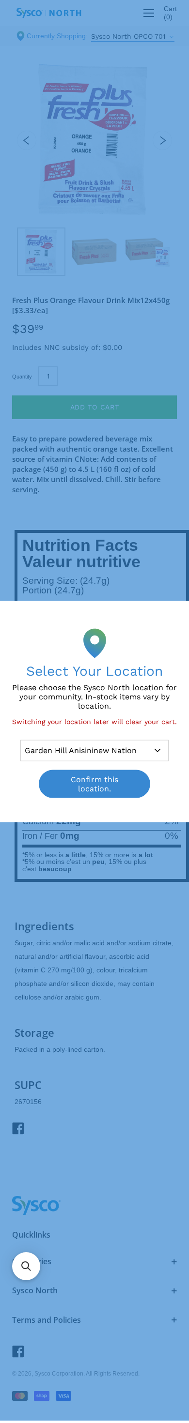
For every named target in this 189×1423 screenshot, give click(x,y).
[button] (26, 1266)
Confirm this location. (94, 783)
